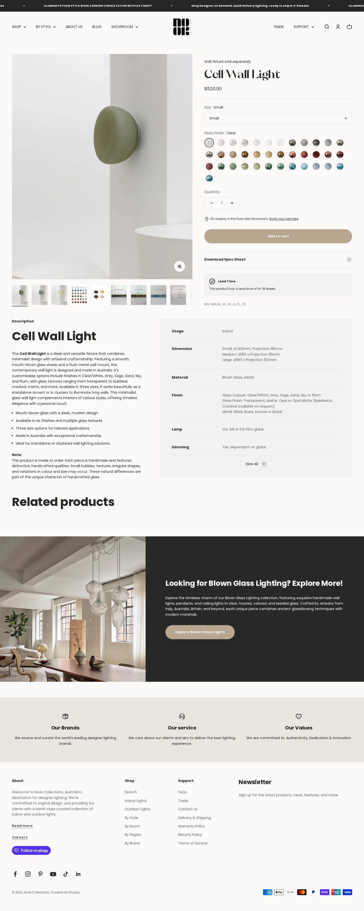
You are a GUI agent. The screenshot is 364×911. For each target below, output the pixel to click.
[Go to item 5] (99, 295)
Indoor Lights (136, 800)
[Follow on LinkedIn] (78, 874)
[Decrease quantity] (212, 203)
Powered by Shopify (65, 892)
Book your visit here (283, 219)
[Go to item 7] (139, 295)
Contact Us (188, 809)
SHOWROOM (122, 26)
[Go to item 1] (20, 295)
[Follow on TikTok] (65, 874)
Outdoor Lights (137, 809)
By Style (131, 817)
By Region (133, 834)
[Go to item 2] (40, 295)
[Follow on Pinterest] (40, 874)
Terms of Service (193, 843)
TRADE (278, 26)
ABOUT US (74, 26)
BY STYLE (43, 26)
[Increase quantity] (232, 203)
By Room (132, 826)
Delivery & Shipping (194, 817)
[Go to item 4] (79, 295)
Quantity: (212, 191)
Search (131, 792)
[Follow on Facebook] (15, 874)
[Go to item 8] (158, 295)
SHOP (16, 26)
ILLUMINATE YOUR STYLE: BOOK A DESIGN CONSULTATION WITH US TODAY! (76, 6)
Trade (183, 800)
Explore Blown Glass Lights (200, 632)
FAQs (182, 792)
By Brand (132, 843)
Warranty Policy (191, 826)
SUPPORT (301, 26)
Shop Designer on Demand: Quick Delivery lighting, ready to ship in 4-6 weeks (228, 6)
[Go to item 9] (178, 295)
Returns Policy (190, 834)
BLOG (97, 26)
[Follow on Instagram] (28, 874)
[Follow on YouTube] (53, 874)
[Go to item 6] (119, 295)
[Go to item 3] (59, 295)
